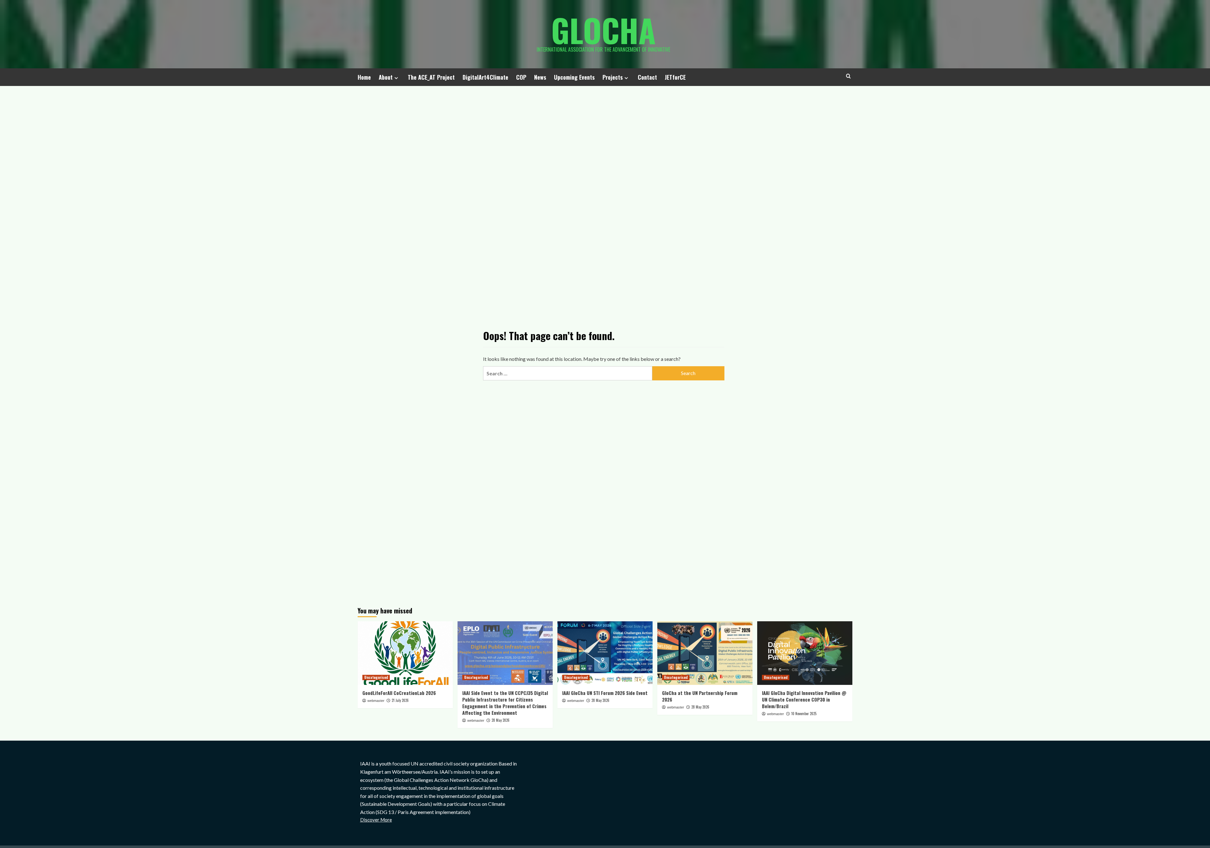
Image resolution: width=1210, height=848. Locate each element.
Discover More (376, 819)
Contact (647, 77)
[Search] (848, 76)
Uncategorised (376, 677)
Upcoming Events (574, 77)
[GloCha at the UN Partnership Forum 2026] (704, 653)
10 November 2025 (803, 713)
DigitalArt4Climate (485, 77)
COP (521, 77)
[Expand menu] (396, 78)
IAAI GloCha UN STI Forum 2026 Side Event (605, 692)
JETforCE (675, 77)
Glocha (603, 30)
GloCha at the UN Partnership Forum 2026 (699, 696)
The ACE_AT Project (431, 77)
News (540, 77)
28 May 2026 (501, 720)
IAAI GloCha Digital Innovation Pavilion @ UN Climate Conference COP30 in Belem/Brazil (804, 699)
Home (364, 77)
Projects (612, 77)
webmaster (375, 701)
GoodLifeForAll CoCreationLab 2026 (399, 692)
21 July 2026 (400, 700)
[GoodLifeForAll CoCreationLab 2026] (405, 653)
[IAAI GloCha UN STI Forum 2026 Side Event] (605, 653)
